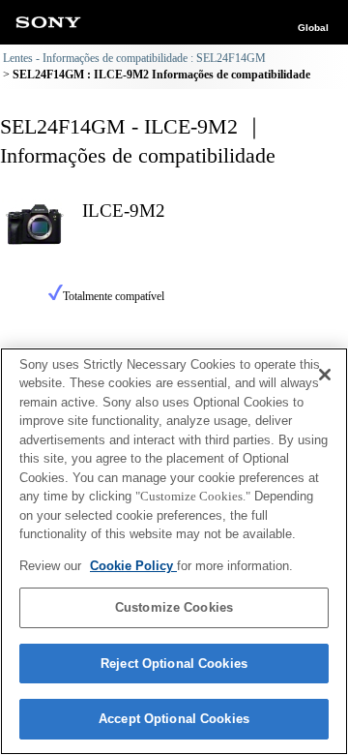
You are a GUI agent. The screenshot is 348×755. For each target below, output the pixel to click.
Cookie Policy (133, 566)
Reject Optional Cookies (174, 663)
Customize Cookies (174, 607)
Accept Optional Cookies (174, 718)
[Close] (325, 374)
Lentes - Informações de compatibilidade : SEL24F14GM (134, 58)
